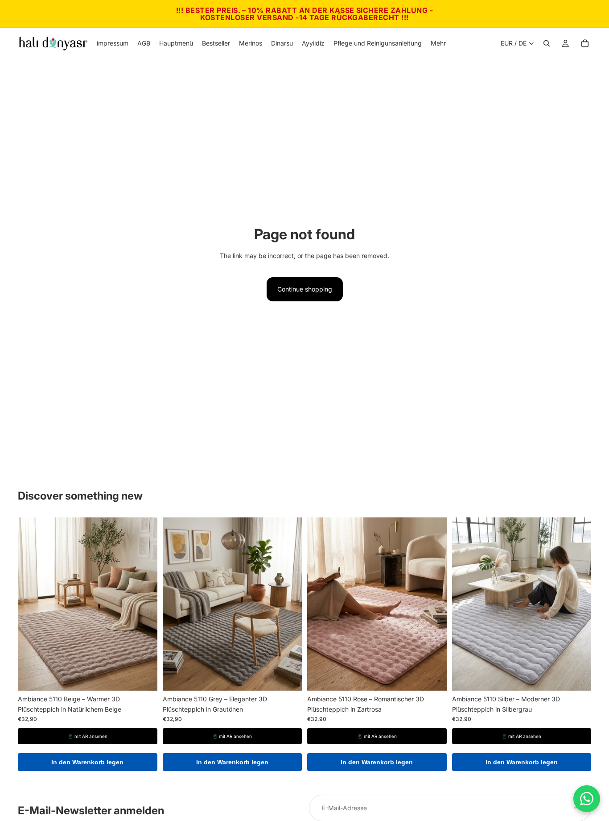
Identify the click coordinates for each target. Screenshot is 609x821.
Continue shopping (304, 289)
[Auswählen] (144, 677)
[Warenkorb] (585, 43)
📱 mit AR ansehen (87, 736)
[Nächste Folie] (144, 604)
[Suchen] (546, 43)
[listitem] (438, 43)
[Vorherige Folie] (31, 604)
